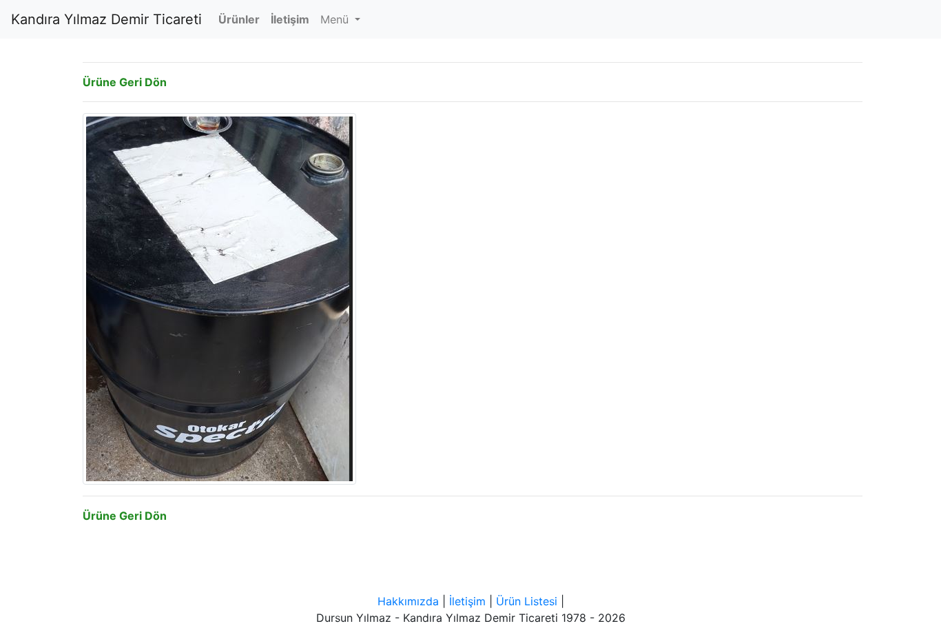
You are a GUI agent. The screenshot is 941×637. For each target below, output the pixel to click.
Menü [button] (336, 19)
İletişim (467, 601)
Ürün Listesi (526, 601)
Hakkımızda (408, 601)
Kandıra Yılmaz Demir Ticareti (106, 19)
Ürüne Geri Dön (125, 82)
